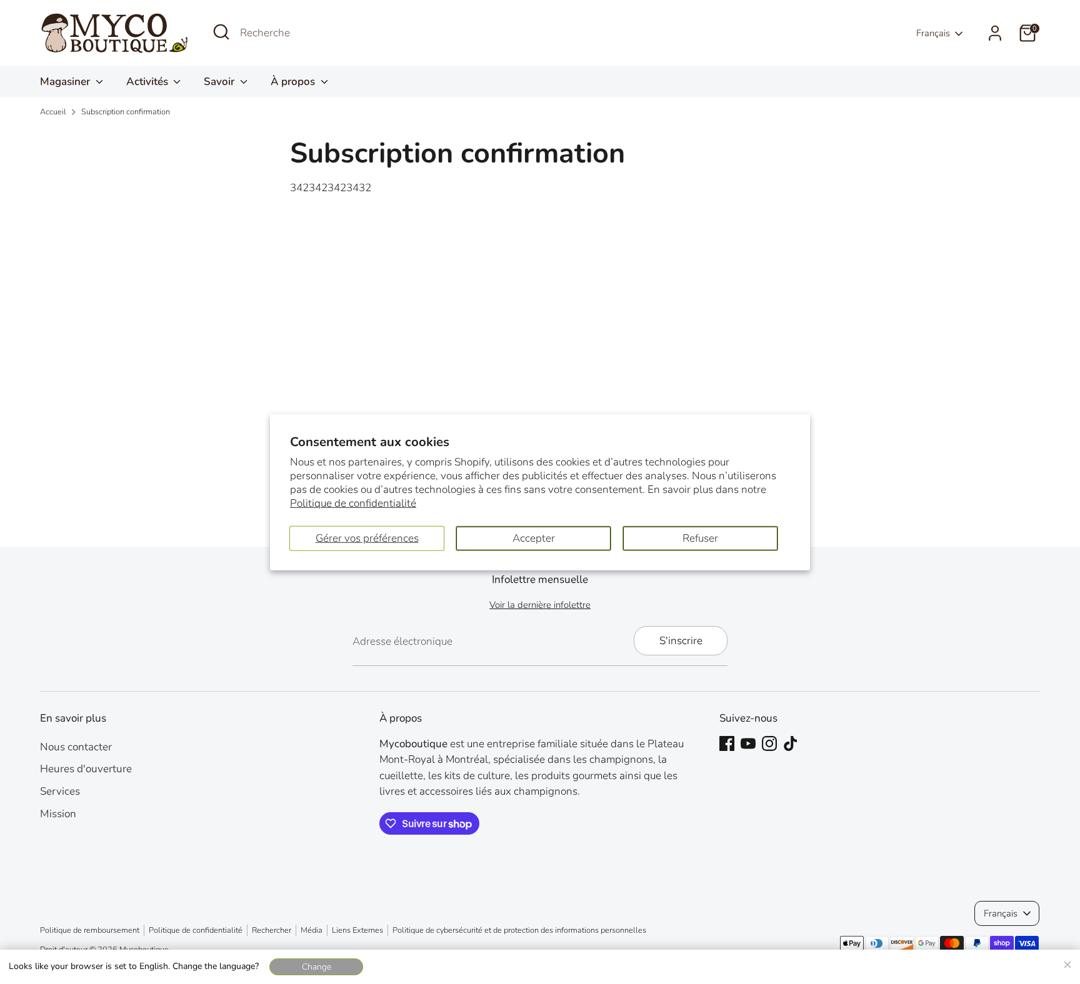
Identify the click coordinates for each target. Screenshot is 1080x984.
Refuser (700, 537)
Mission (58, 814)
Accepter (533, 537)
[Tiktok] (790, 743)
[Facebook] (726, 743)
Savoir (220, 81)
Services (60, 791)
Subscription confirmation (125, 111)
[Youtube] (748, 743)
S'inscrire (680, 641)
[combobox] (334, 33)
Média (311, 930)
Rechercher (271, 930)
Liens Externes (357, 930)
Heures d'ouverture (86, 769)
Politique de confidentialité (353, 503)
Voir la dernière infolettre (540, 605)
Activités (148, 81)
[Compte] (995, 33)
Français (933, 33)
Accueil (53, 111)
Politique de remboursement (89, 930)
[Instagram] (769, 743)
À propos (294, 81)
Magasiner (66, 81)
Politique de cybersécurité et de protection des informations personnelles (519, 930)
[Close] (1067, 963)
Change (316, 967)
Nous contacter (76, 747)
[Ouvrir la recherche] (221, 31)
